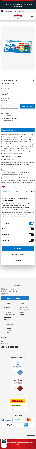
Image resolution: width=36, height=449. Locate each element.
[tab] (18, 130)
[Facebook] (3, 347)
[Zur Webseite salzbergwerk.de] (17, 368)
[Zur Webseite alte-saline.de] (17, 384)
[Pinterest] (13, 347)
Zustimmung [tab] (6, 191)
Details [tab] (18, 191)
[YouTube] (16, 347)
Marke (3, 341)
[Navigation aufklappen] (3, 16)
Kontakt (6, 293)
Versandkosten (14, 101)
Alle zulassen (18, 248)
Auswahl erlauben (18, 254)
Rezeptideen (4, 343)
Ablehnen (18, 260)
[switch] (31, 228)
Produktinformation (9, 130)
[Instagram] (6, 347)
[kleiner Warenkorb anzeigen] (33, 16)
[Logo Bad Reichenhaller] (18, 16)
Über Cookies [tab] (29, 191)
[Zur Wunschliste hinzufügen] (33, 81)
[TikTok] (9, 347)
